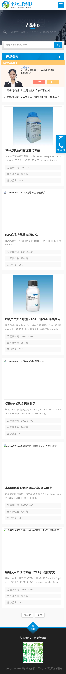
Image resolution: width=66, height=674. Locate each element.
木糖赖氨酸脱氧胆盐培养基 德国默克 (28, 488)
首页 (23, 32)
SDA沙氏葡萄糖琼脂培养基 (22, 150)
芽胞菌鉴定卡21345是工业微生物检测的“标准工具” (33, 96)
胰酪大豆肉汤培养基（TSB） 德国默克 (30, 572)
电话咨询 (61, 150)
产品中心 (33, 32)
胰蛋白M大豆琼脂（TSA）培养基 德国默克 (32, 319)
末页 (39, 615)
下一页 (27, 615)
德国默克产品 (49, 32)
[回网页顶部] (60, 138)
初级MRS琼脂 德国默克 (20, 403)
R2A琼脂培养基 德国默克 (21, 234)
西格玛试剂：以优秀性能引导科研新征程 (28, 90)
